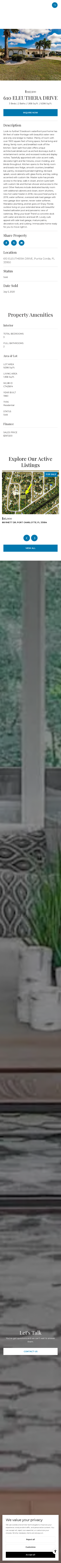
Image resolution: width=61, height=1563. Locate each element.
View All (31, 548)
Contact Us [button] (30, 1351)
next (34, 538)
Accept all (30, 1555)
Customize (30, 1547)
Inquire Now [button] (30, 112)
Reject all (30, 1539)
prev (26, 538)
